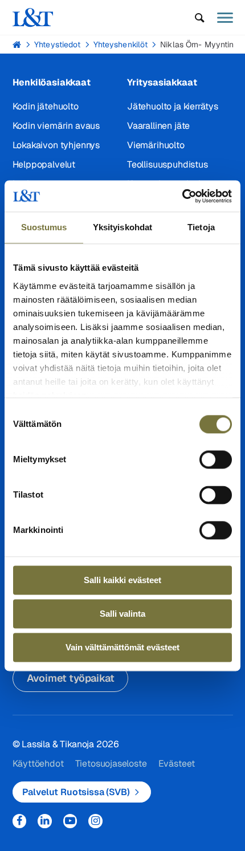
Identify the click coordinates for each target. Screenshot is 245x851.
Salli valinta (122, 613)
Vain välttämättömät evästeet (122, 647)
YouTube (70, 821)
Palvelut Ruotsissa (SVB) (76, 792)
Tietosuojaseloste (111, 763)
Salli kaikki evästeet (122, 580)
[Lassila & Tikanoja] (33, 17)
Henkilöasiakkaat (52, 82)
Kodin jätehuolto (46, 106)
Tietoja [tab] (201, 227)
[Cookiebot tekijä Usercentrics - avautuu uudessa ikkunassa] (182, 196)
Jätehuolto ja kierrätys (172, 106)
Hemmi (17, 44)
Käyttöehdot (38, 763)
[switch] (215, 459)
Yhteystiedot (57, 44)
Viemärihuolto (156, 145)
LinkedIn (45, 821)
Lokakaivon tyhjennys (56, 145)
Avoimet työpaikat (71, 678)
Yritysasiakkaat (162, 82)
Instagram (95, 821)
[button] (200, 18)
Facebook (20, 821)
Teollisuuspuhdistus (167, 164)
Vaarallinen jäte (158, 126)
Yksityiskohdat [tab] (122, 227)
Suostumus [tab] (44, 227)
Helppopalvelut (44, 164)
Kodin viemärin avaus (56, 126)
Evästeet (176, 763)
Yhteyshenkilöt (120, 44)
